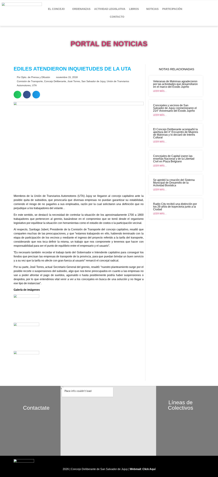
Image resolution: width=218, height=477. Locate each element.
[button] (17, 94)
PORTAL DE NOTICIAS (109, 44)
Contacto (117, 16)
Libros (134, 8)
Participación (172, 8)
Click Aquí (148, 469)
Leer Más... (160, 91)
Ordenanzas (81, 8)
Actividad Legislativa (109, 8)
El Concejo (56, 8)
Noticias (152, 8)
